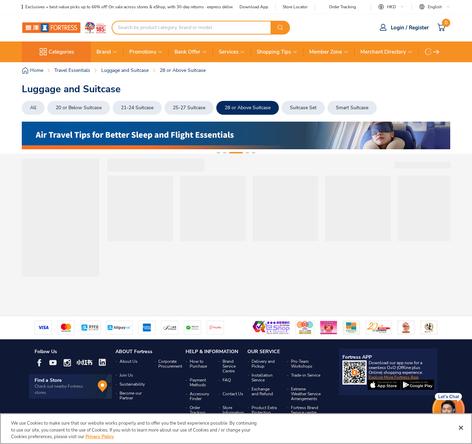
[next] (436, 51)
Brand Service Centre (229, 366)
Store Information (233, 410)
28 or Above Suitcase (248, 107)
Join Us (126, 375)
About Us (129, 361)
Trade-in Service (305, 375)
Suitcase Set (303, 107)
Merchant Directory (383, 51)
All (33, 107)
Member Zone (325, 51)
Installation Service (262, 377)
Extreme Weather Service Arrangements (306, 394)
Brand (103, 51)
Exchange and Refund (262, 391)
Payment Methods (198, 382)
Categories (61, 51)
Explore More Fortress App (393, 377)
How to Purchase (198, 364)
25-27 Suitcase (189, 107)
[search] (280, 28)
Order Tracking (342, 7)
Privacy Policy (99, 437)
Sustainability (132, 384)
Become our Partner (131, 395)
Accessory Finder (199, 396)
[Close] (461, 427)
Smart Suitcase (352, 107)
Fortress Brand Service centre (304, 410)
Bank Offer (187, 51)
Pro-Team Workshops (301, 364)
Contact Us (233, 394)
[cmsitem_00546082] (236, 135)
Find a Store (48, 380)
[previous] (33, 135)
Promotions (142, 51)
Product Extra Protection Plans (264, 412)
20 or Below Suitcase (79, 107)
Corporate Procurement (170, 364)
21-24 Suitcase (137, 107)
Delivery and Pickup (263, 364)
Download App (253, 7)
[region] (236, 428)
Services (228, 51)
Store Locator (295, 7)
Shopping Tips (274, 51)
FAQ (227, 380)
